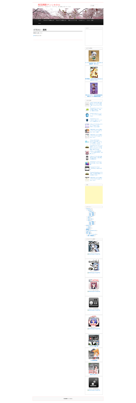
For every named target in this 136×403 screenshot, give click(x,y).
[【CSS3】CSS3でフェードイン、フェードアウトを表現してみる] (87, 116)
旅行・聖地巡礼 (91, 235)
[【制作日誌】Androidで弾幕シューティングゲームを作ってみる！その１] (87, 138)
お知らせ (88, 231)
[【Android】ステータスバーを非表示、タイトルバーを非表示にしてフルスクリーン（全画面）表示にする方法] (87, 148)
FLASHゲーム (82, 20)
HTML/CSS (88, 225)
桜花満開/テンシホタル (49, 5)
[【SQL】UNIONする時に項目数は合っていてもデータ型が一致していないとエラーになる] (87, 106)
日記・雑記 (88, 233)
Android (89, 210)
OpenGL (91, 211)
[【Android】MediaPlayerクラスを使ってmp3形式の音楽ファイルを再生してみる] (87, 175)
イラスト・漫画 (90, 20)
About (39, 23)
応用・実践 (91, 215)
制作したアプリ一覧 (72, 20)
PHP (89, 217)
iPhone (89, 220)
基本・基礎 (91, 213)
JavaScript (90, 216)
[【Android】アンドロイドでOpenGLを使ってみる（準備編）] (87, 165)
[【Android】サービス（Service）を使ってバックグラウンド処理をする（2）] (87, 122)
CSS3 (89, 226)
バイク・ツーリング (92, 234)
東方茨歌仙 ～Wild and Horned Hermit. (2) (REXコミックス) (93, 79)
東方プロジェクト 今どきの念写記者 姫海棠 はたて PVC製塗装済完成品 (93, 95)
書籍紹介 (88, 229)
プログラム (88, 208)
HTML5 (89, 227)
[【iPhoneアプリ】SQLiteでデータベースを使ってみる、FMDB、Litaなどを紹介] (87, 127)
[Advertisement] (94, 195)
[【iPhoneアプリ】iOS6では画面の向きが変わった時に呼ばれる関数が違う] (87, 159)
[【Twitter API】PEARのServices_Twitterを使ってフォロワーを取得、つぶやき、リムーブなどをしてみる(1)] (87, 143)
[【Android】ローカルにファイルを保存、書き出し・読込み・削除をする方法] (87, 111)
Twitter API (90, 219)
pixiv (34, 35)
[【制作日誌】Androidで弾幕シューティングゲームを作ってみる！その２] (87, 181)
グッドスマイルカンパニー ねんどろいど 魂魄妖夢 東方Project (94, 63)
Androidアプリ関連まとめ (48, 20)
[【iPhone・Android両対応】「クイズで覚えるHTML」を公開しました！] (87, 154)
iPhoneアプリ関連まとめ (61, 20)
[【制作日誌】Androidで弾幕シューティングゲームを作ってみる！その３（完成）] (87, 132)
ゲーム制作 (91, 212)
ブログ (39, 20)
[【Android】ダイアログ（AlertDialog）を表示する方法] (87, 170)
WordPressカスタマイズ (91, 230)
